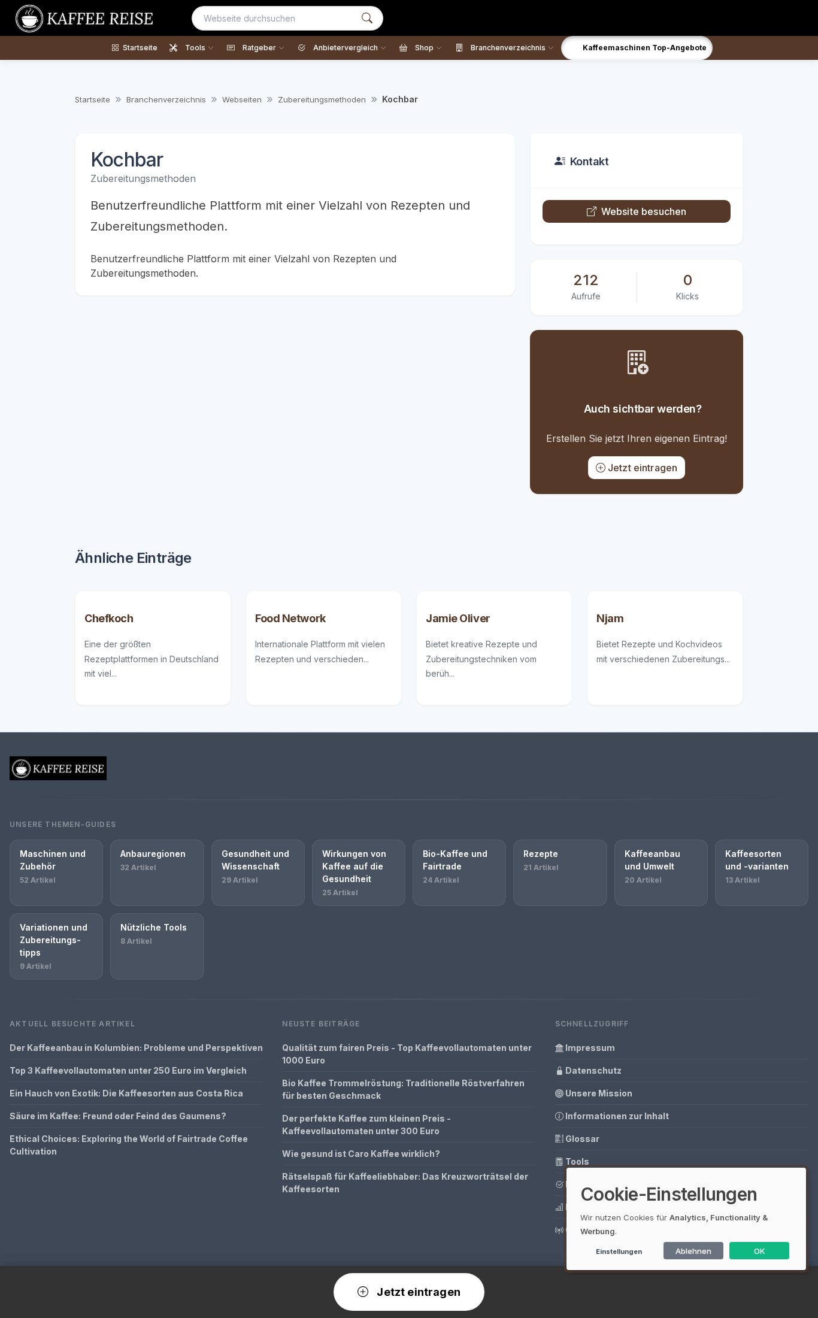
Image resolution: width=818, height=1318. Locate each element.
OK (759, 1251)
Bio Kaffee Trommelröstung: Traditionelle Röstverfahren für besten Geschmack (403, 1089)
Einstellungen (619, 1251)
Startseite (92, 99)
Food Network (290, 618)
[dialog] (686, 1219)
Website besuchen (644, 211)
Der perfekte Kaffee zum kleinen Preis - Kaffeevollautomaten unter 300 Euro (366, 1124)
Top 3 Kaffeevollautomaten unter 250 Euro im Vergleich (128, 1070)
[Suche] (367, 18)
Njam (609, 618)
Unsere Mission (597, 1093)
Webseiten (242, 99)
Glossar (581, 1139)
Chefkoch (108, 618)
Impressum (589, 1048)
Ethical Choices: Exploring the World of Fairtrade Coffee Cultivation (129, 1145)
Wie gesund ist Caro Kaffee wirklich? (361, 1154)
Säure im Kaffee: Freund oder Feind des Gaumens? (118, 1116)
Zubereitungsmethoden (322, 99)
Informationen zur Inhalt (616, 1116)
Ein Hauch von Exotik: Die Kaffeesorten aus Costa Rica (126, 1093)
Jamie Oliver (458, 618)
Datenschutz (592, 1070)
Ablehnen (693, 1251)
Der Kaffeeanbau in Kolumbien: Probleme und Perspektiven (136, 1048)
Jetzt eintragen (642, 468)
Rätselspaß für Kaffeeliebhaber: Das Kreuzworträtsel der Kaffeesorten (405, 1182)
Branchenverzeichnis (166, 99)
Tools (576, 1161)
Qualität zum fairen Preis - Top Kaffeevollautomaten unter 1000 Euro (407, 1054)
